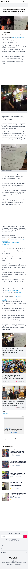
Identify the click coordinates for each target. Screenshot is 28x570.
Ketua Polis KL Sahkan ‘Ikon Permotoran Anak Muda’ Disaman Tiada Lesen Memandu (18, 484)
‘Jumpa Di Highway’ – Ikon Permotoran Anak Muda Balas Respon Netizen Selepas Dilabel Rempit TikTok (17, 452)
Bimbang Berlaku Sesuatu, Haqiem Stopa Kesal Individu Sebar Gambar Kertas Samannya (14, 11)
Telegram (14, 539)
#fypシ (22, 239)
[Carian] (23, 1)
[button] (26, 1)
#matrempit (5, 241)
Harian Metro (5, 53)
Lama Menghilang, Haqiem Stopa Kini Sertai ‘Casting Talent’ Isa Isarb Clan (18, 495)
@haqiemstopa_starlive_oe (8, 235)
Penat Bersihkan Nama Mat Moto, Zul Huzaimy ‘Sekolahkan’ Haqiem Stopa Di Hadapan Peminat (18, 463)
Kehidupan (7, 32)
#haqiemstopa (14, 239)
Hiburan (11, 497)
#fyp (19, 239)
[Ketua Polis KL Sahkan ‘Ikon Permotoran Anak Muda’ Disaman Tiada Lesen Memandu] (5, 486)
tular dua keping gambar (18, 37)
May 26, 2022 (19, 292)
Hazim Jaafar (23, 34)
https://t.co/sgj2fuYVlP (12, 290)
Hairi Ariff (18, 455)
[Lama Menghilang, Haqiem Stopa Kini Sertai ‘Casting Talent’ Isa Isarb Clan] (5, 496)
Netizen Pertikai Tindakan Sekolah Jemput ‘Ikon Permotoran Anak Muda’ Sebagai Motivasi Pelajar (18, 473)
